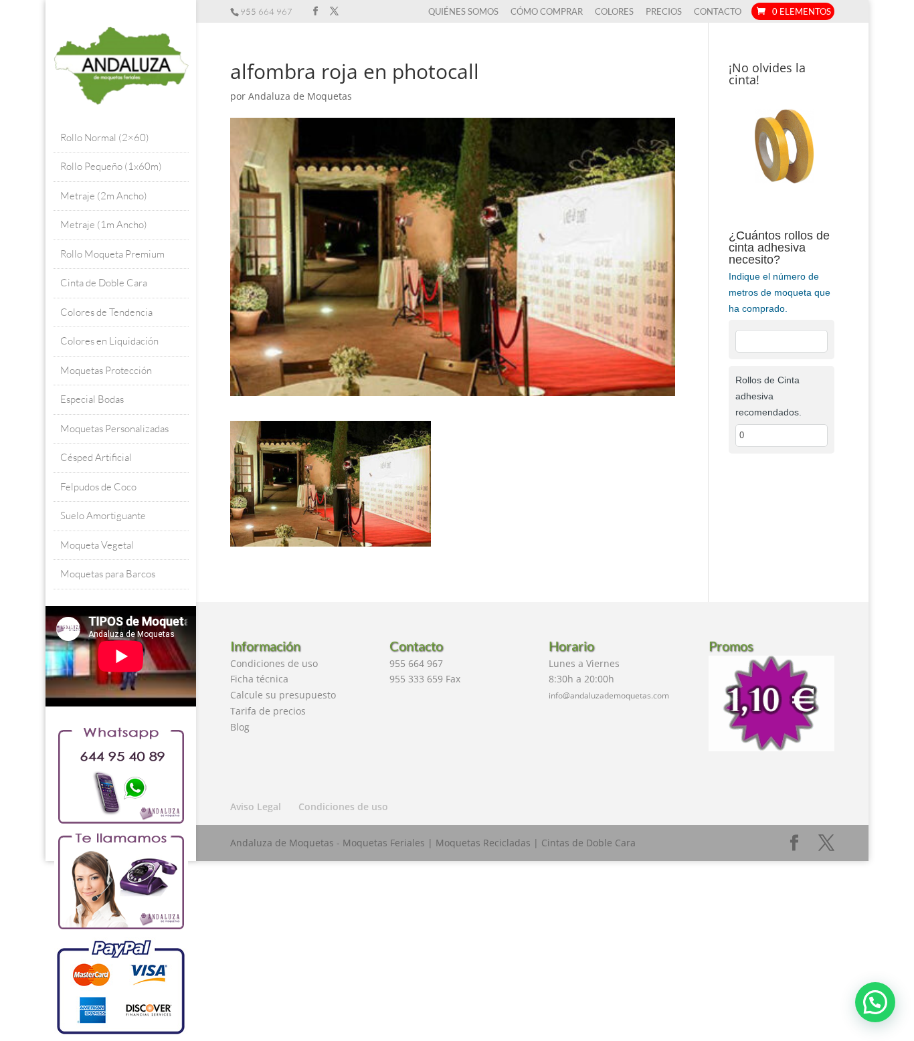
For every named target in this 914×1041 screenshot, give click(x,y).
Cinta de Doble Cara (103, 282)
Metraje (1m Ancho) (103, 224)
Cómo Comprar (547, 12)
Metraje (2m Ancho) (103, 195)
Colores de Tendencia (106, 312)
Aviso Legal (255, 806)
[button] (875, 1002)
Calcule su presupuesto (283, 694)
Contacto (717, 12)
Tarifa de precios (268, 710)
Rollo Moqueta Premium (112, 254)
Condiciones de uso (274, 663)
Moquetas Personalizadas (114, 428)
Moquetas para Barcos (107, 573)
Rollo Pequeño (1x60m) (111, 166)
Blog (240, 727)
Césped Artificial (96, 457)
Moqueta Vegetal (97, 545)
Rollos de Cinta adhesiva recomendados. (768, 396)
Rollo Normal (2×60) (104, 137)
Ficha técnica (259, 678)
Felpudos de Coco (98, 486)
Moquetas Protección (106, 370)
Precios (664, 12)
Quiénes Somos (463, 12)
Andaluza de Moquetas (300, 96)
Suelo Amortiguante (103, 515)
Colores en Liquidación (109, 341)
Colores (614, 12)
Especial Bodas (92, 399)
